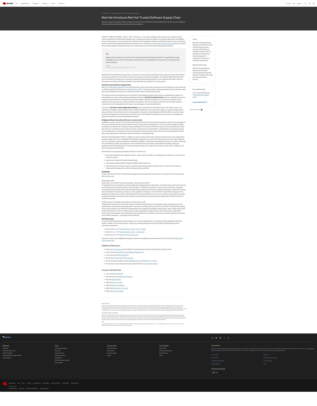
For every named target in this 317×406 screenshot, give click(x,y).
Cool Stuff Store (65, 383)
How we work (214, 357)
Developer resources (60, 355)
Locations (29, 383)
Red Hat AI (5, 348)
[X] (224, 338)
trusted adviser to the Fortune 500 (177, 308)
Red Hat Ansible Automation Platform (12, 355)
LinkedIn (155, 264)
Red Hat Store (110, 350)
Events (23, 383)
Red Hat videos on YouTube (119, 288)
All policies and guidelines (32, 388)
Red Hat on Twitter (116, 282)
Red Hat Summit (122, 255)
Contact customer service (165, 350)
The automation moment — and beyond (131, 232)
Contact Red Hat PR (199, 102)
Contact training (163, 353)
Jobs (264, 364)
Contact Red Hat (37, 383)
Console (288, 3)
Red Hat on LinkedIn (116, 291)
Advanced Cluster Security (165, 43)
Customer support (59, 353)
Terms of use (22, 388)
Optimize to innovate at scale (128, 235)
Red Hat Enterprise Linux (9, 350)
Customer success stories (217, 361)
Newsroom (266, 354)
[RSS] (202, 110)
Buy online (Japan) (112, 353)
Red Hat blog (116, 279)
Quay (151, 43)
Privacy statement (13, 388)
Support (299, 3)
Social (160, 355)
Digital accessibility (44, 388)
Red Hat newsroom (126, 277)
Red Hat (120, 274)
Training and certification (61, 348)
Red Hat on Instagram (117, 285)
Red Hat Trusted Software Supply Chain (131, 252)
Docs (294, 3)
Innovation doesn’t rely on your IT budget (132, 229)
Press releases (105, 13)
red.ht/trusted (109, 176)
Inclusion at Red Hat (55, 383)
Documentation (59, 362)
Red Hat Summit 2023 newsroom (122, 258)
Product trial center (112, 348)
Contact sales (162, 348)
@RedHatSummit (134, 261)
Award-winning (140, 308)
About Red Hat (12, 383)
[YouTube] (216, 338)
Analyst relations (215, 364)
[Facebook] (220, 338)
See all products (7, 358)
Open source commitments (270, 357)
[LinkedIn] (212, 338)
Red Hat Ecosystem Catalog (62, 360)
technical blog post (116, 249)
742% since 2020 (137, 89)
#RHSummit (146, 261)
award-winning (277, 350)
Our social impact (267, 361)
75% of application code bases (115, 87)
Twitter (146, 264)
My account (58, 350)
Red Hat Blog (46, 383)
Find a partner (58, 358)
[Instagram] (228, 338)
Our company (214, 354)
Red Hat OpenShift (7, 353)
